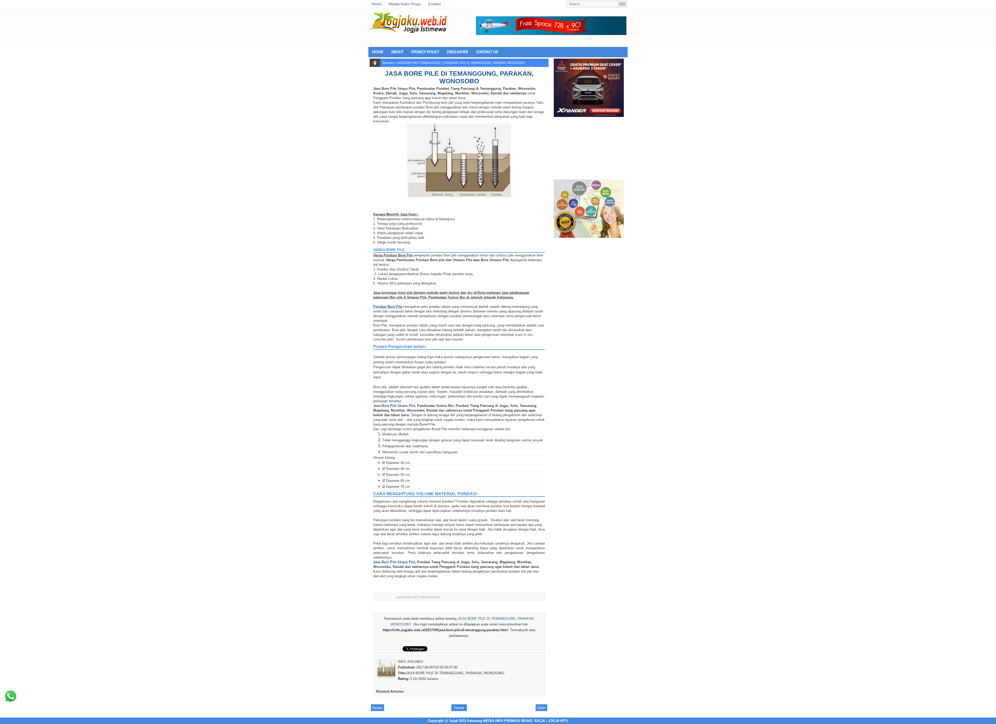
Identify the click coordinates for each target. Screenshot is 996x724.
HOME (377, 52)
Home (377, 4)
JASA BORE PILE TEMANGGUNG (418, 62)
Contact (434, 4)
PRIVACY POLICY (425, 52)
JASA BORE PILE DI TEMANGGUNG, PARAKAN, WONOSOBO (459, 77)
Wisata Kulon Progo (405, 4)
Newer (377, 708)
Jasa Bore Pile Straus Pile (394, 406)
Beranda (388, 62)
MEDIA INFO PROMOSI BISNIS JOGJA (514, 721)
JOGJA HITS (558, 721)
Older (541, 708)
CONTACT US (487, 52)
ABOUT (397, 52)
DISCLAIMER (457, 52)
